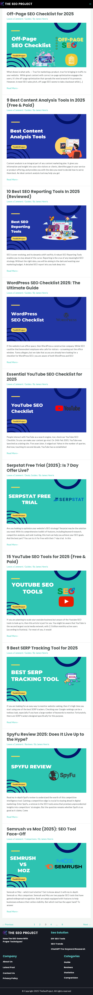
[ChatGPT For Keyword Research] (68, 949)
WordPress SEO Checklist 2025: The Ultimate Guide (43, 285)
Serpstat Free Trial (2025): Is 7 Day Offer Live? (42, 467)
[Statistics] (69, 973)
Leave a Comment (15, 19)
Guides (28, 19)
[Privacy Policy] (10, 978)
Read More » (12, 88)
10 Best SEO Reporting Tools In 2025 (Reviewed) (43, 194)
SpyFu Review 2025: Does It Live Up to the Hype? (45, 736)
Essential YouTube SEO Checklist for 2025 (44, 376)
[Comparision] (71, 978)
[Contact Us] (9, 973)
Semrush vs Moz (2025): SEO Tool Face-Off (41, 831)
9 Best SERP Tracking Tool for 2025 (42, 648)
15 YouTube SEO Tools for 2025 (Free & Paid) (46, 559)
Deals (27, 475)
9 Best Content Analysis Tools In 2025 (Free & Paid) (46, 102)
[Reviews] (68, 967)
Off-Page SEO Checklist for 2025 (40, 14)
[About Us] (7, 962)
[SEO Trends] (57, 944)
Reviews (28, 744)
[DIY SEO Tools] (58, 939)
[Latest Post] (9, 967)
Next (87, 924)
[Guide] (67, 962)
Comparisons (31, 839)
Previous (7, 924)
